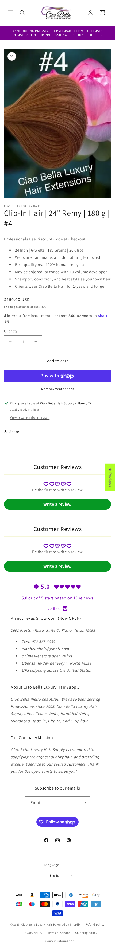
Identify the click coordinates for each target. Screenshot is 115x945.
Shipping (9, 307)
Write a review (57, 504)
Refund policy (95, 924)
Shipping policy (86, 933)
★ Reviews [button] (110, 477)
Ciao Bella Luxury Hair (36, 924)
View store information (29, 417)
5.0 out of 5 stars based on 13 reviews (57, 598)
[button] (11, 13)
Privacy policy (33, 933)
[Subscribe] (84, 802)
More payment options (57, 389)
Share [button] (14, 431)
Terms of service (59, 933)
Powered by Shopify (67, 924)
